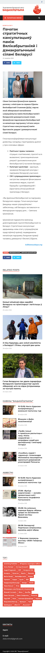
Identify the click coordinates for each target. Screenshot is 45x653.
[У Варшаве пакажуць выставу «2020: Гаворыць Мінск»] (9, 538)
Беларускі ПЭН (28, 570)
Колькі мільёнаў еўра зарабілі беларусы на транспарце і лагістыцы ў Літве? (22, 304)
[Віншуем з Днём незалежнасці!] (9, 419)
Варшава (31, 573)
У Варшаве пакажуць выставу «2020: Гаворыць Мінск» (30, 540)
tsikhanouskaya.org (33, 244)
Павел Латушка (9, 595)
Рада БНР (7, 598)
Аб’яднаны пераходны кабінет (30, 564)
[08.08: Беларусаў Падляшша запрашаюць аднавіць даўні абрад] (9, 525)
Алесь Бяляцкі (8, 567)
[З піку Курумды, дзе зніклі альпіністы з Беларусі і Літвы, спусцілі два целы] (22, 340)
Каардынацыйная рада (12, 583)
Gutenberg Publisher (10, 564)
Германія (7, 579)
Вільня (30, 576)
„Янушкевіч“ (26, 605)
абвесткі (17, 605)
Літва (17, 586)
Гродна (14, 579)
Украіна (38, 598)
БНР (19, 570)
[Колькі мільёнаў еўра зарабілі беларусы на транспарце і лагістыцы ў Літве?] (22, 299)
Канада (24, 583)
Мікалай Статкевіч (10, 592)
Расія (14, 598)
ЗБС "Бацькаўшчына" (21, 651)
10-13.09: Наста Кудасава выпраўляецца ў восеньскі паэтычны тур (29, 408)
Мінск (20, 592)
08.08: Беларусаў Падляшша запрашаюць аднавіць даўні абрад (29, 527)
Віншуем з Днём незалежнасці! (26, 420)
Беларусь (7, 573)
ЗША (27, 579)
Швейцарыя (8, 605)
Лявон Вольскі (8, 586)
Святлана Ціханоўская (28, 253)
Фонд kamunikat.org (10, 602)
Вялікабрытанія (14, 253)
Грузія (21, 579)
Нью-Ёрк (27, 592)
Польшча (34, 595)
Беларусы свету (8, 25)
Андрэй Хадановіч (10, 570)
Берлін (23, 573)
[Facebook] (42, 2)
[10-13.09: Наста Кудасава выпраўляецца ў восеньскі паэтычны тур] (9, 406)
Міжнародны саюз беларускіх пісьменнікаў (18, 589)
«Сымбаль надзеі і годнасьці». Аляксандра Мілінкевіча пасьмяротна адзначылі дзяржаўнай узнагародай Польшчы (30, 457)
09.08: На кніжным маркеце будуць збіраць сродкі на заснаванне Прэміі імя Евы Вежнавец (29, 512)
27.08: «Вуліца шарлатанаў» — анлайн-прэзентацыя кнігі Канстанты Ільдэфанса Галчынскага (29, 495)
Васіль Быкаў (8, 576)
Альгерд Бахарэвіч (22, 567)
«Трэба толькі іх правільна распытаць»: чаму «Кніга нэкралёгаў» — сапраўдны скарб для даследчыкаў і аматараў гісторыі (30, 438)
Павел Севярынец (23, 595)
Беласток (15, 573)
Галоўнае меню (14, 18)
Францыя (23, 602)
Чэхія (30, 602)
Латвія (31, 583)
